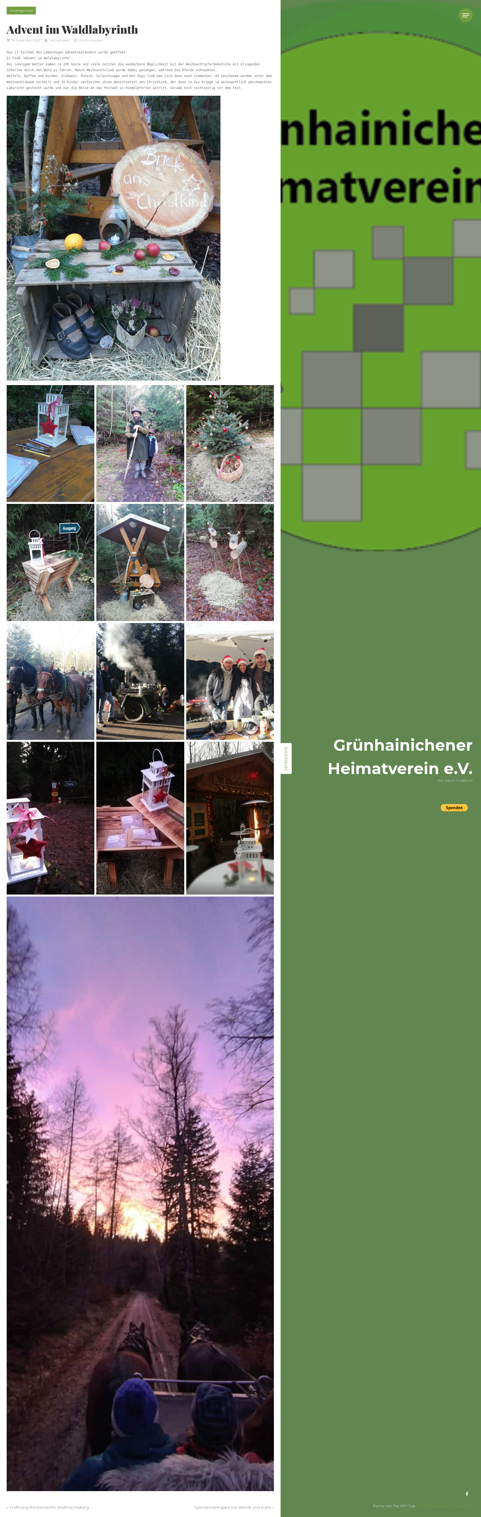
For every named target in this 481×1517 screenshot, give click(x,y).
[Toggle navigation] (466, 15)
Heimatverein (59, 40)
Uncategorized (21, 10)
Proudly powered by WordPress (445, 1506)
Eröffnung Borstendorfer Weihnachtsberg (49, 1507)
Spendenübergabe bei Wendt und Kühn (232, 1507)
